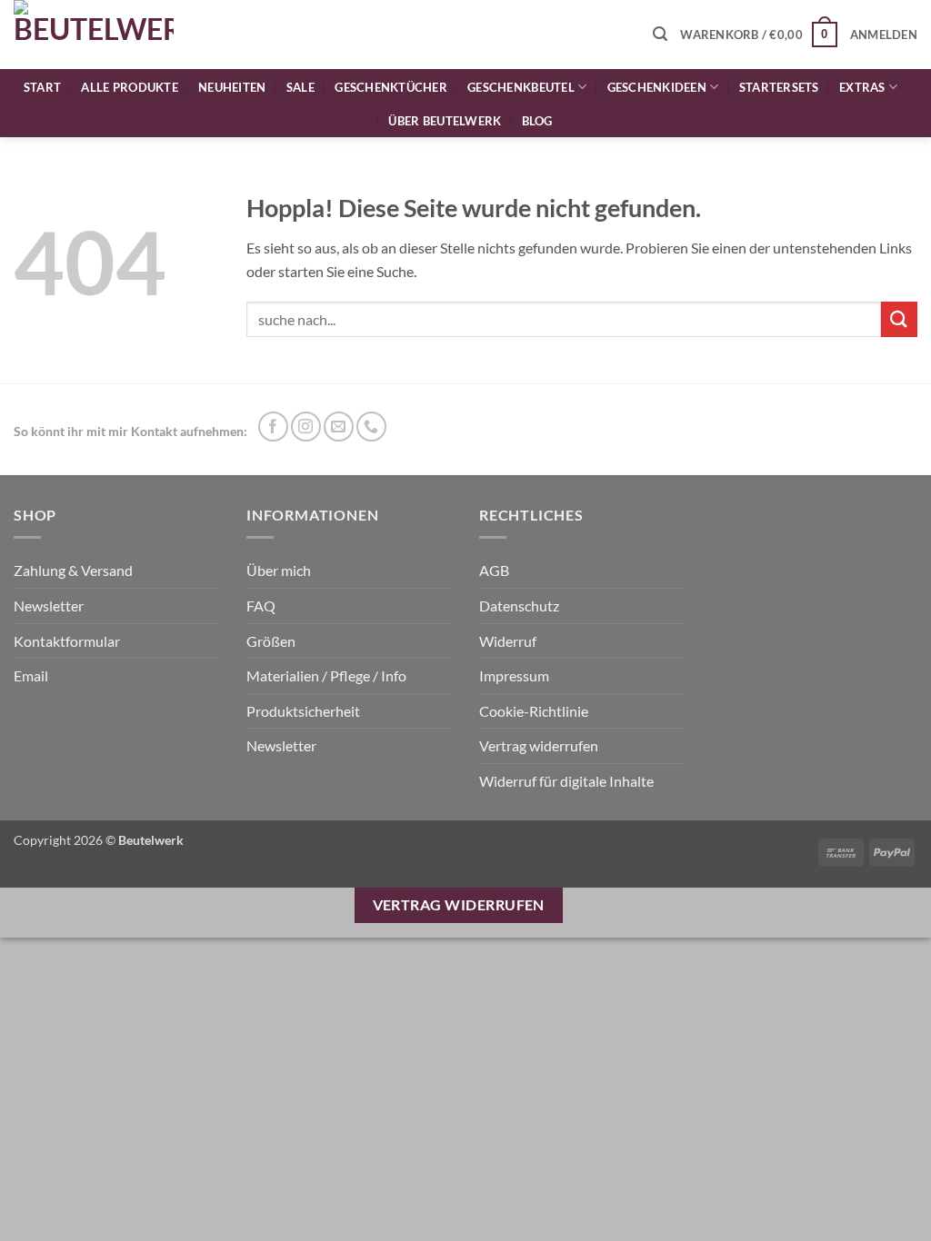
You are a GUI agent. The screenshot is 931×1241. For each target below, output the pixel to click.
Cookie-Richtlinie (533, 711)
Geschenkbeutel (521, 87)
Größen (270, 641)
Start (42, 87)
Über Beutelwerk (444, 121)
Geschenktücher (391, 87)
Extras (862, 87)
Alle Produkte (129, 87)
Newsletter (49, 605)
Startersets (779, 87)
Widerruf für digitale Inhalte (566, 780)
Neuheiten (231, 87)
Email (31, 675)
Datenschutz (519, 605)
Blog (537, 121)
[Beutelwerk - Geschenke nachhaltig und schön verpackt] (94, 34)
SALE (300, 87)
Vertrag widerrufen (538, 745)
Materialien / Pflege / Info (326, 675)
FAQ (260, 605)
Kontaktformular (67, 641)
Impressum (514, 675)
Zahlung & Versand (73, 570)
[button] (660, 34)
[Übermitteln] (899, 319)
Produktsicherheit (303, 711)
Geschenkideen (656, 87)
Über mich (278, 570)
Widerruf (507, 641)
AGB (494, 570)
